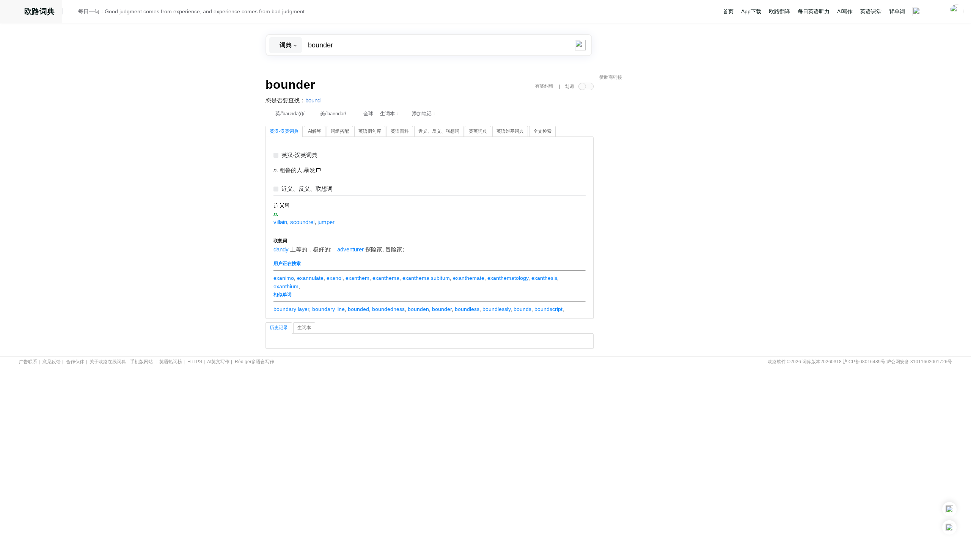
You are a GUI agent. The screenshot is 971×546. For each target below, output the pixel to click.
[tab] (284, 131)
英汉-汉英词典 (299, 155)
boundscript (548, 309)
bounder (442, 309)
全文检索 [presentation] (542, 131)
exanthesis (544, 278)
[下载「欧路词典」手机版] (949, 509)
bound (313, 100)
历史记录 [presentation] (279, 327)
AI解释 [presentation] (314, 131)
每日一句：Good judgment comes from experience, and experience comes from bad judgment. (192, 11)
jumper (326, 222)
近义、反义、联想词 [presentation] (438, 131)
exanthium (286, 286)
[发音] (72, 12)
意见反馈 (51, 361)
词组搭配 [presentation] (340, 131)
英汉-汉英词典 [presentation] (284, 131)
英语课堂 (870, 11)
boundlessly (496, 309)
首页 (728, 11)
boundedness (388, 309)
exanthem (357, 278)
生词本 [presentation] (304, 327)
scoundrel (302, 222)
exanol (335, 278)
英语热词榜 (170, 361)
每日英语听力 (814, 11)
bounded (358, 309)
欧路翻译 (779, 11)
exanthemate (468, 278)
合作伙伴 (75, 361)
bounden (418, 309)
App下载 (751, 11)
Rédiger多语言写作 (254, 361)
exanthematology (507, 278)
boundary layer (291, 309)
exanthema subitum (426, 278)
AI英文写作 (218, 361)
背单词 (897, 11)
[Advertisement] (656, 199)
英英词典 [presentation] (478, 131)
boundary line (328, 309)
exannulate (310, 278)
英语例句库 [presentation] (369, 131)
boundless (467, 309)
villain (280, 222)
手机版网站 (141, 361)
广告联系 (28, 361)
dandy (281, 249)
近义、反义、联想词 (307, 189)
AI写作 (845, 11)
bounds (522, 309)
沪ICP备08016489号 (864, 361)
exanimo (283, 278)
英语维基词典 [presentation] (510, 131)
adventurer (350, 249)
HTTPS (194, 361)
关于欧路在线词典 (108, 361)
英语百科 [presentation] (400, 131)
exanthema (385, 278)
